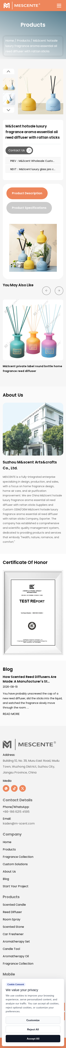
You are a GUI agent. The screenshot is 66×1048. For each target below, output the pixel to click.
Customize (33, 1020)
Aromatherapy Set (16, 941)
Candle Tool (11, 949)
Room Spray (11, 919)
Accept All (33, 1038)
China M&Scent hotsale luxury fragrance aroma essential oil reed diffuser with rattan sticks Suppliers (32, 500)
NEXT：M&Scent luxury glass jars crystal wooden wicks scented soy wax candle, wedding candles (35, 169)
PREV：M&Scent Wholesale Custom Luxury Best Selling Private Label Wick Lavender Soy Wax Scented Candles (35, 161)
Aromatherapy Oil (16, 956)
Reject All (33, 1029)
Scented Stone (13, 927)
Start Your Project (15, 886)
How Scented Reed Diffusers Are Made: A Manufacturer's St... (29, 679)
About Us (9, 871)
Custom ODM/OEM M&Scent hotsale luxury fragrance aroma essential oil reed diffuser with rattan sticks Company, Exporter (30, 514)
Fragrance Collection (18, 857)
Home (9, 40)
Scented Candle (14, 905)
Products (23, 40)
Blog (6, 879)
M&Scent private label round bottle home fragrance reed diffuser (32, 368)
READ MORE (11, 714)
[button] (8, 71)
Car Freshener (13, 934)
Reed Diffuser (12, 912)
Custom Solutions (15, 864)
